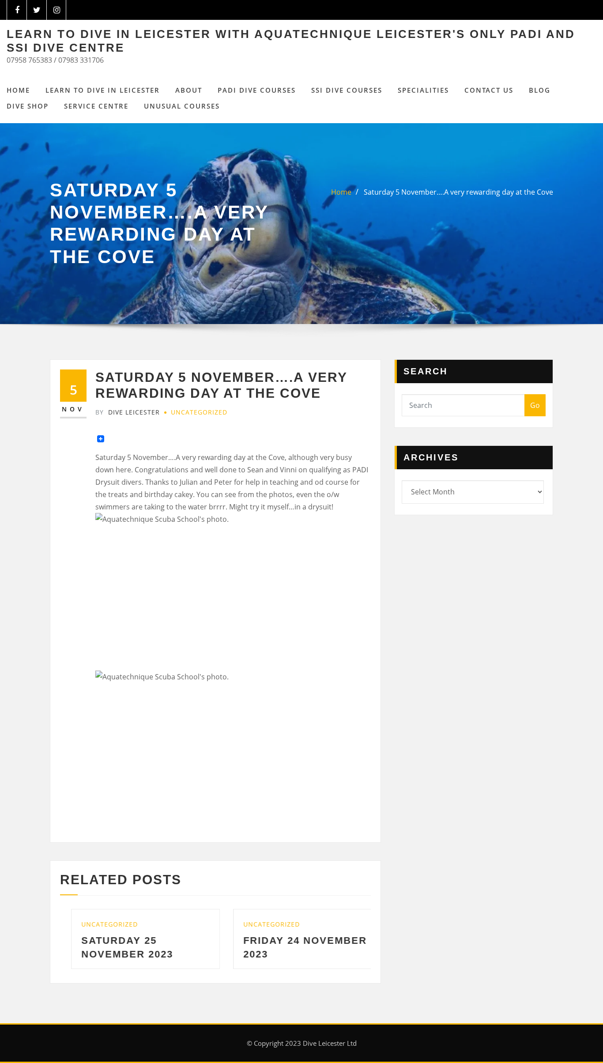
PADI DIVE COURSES (257, 90)
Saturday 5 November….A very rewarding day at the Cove (458, 192)
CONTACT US (488, 90)
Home (18, 90)
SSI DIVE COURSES (346, 90)
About (188, 90)
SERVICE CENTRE (96, 106)
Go (535, 405)
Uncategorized (199, 412)
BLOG (539, 90)
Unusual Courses (182, 106)
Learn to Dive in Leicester (102, 90)
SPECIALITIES (423, 90)
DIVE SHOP (28, 106)
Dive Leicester (127, 412)
